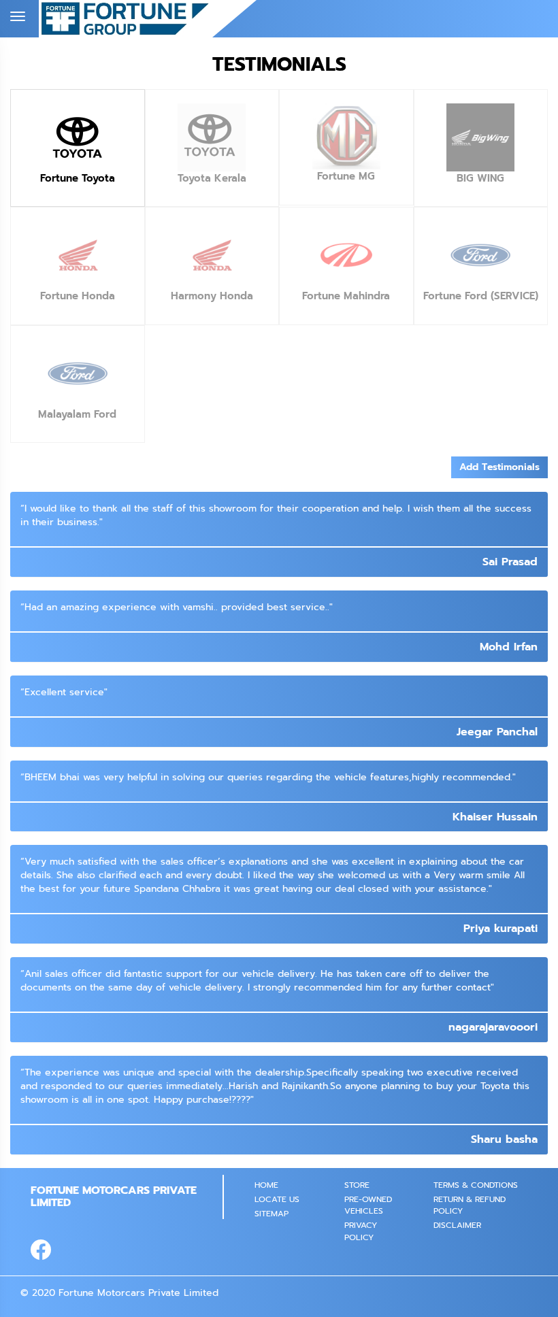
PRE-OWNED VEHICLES (368, 1205)
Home (266, 1185)
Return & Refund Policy (469, 1205)
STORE (357, 1185)
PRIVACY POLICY (360, 1231)
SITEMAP (272, 1213)
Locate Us (277, 1199)
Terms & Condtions (475, 1185)
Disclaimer (457, 1225)
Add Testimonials (499, 467)
